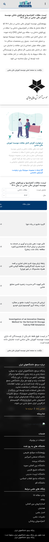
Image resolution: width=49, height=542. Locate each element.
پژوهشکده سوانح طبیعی (34, 452)
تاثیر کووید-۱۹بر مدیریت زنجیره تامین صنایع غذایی (27, 286)
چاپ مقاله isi (39, 495)
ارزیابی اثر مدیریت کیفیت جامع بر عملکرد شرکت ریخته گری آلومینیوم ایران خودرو (28, 304)
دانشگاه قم (40, 482)
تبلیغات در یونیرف (37, 440)
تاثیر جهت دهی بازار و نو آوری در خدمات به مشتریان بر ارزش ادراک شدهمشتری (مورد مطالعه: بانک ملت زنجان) (27, 246)
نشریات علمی (39, 516)
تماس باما (40, 408)
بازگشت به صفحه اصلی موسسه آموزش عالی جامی (24, 70)
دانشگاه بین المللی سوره (34, 465)
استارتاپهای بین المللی (35, 504)
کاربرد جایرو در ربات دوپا (35, 224)
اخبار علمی (40, 512)
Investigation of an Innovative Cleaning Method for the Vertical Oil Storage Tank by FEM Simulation (27, 322)
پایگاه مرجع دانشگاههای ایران (24, 530)
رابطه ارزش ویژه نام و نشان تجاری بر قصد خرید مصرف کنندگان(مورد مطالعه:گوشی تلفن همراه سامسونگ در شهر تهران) (27, 266)
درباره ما (29, 408)
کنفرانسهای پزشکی (37, 521)
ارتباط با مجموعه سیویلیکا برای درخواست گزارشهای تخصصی (27, 171)
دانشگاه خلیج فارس (36, 469)
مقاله (43, 499)
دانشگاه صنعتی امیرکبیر (35, 457)
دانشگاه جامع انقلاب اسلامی (32, 478)
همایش (41, 508)
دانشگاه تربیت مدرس (35, 474)
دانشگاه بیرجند (38, 461)
